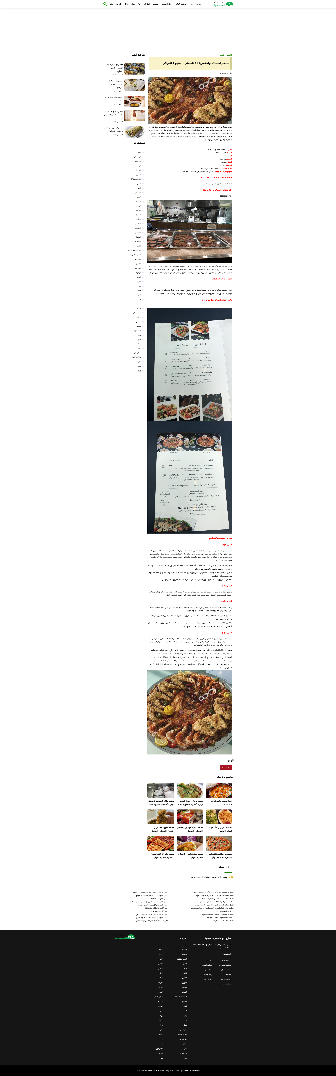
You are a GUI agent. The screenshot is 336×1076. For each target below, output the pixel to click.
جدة (191, 4)
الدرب (138, 197)
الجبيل (138, 174)
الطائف (147, 4)
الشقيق (138, 214)
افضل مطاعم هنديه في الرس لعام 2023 (221, 802)
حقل (139, 317)
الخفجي (138, 192)
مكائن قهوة (137, 353)
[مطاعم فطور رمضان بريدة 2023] (134, 101)
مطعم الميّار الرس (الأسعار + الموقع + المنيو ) (220, 829)
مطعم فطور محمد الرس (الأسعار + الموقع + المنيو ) (163, 829)
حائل (139, 308)
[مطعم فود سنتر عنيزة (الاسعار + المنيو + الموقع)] (134, 69)
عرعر (139, 348)
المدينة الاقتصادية (134, 250)
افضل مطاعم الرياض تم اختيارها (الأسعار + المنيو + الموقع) (213, 892)
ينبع (139, 370)
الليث (139, 246)
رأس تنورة (137, 330)
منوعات (138, 361)
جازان (126, 4)
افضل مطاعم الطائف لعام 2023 (222, 920)
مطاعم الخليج (226, 979)
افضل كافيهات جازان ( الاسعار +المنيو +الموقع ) (151, 914)
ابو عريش (137, 157)
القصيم (156, 4)
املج (139, 281)
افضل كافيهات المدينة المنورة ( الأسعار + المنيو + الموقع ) (148, 902)
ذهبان (138, 326)
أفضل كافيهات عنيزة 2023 (159, 911)
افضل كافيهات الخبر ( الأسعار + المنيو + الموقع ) (151, 917)
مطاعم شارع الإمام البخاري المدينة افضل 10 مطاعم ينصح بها (212, 908)
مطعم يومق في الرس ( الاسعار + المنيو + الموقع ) (190, 855)
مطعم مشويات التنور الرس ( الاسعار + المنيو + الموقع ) (162, 855)
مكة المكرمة (166, 4)
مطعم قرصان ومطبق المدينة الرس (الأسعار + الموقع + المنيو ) (190, 802)
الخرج (139, 188)
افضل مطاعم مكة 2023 (225, 911)
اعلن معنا (138, 1070)
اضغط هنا (186, 171)
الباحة (118, 4)
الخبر (139, 183)
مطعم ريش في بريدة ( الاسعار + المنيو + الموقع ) (113, 115)
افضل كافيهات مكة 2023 (159, 898)
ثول (139, 295)
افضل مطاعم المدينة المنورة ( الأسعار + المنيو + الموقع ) (214, 905)
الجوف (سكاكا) (136, 179)
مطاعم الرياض (207, 965)
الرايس (138, 206)
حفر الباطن (137, 312)
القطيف (138, 237)
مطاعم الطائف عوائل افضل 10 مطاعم (220, 917)
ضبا (139, 344)
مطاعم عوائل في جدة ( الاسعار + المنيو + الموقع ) (217, 902)
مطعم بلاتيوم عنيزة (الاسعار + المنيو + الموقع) (116, 84)
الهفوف (138, 272)
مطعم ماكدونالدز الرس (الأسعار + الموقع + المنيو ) (190, 829)
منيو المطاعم (226, 960)
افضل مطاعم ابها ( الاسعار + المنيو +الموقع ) (218, 914)
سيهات (138, 339)
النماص (138, 268)
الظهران (138, 223)
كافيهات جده (207, 979)
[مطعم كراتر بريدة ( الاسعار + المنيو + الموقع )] (134, 132)
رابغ (139, 335)
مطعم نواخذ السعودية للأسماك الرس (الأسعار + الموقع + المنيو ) (161, 802)
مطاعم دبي (208, 969)
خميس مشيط (136, 321)
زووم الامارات (207, 974)
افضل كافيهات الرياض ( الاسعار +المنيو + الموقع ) (150, 892)
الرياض (199, 4)
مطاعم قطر (227, 984)
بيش (139, 286)
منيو (111, 4)
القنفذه (138, 241)
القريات (138, 228)
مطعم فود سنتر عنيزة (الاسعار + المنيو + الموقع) (115, 68)
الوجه (139, 277)
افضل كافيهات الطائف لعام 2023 (156, 908)
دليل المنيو (208, 960)
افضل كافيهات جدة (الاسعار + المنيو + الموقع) (152, 895)
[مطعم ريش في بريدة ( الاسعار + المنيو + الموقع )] (134, 115)
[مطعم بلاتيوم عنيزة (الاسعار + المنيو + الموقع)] (134, 85)
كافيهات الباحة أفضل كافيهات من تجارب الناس (152, 920)
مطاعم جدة (226, 974)
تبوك (133, 4)
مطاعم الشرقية (226, 969)
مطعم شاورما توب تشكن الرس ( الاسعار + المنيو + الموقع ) (219, 855)
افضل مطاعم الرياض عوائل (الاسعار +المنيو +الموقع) (215, 895)
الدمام (138, 201)
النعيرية (138, 263)
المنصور (138, 259)
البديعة (138, 170)
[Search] (104, 4)
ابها (139, 4)
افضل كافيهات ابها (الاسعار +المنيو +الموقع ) (152, 905)
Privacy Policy (148, 1070)
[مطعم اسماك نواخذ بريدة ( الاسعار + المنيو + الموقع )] (189, 100)
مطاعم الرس (226, 767)
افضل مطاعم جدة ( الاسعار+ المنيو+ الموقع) (218, 898)
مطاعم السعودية (225, 965)
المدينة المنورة (180, 4)
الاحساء (138, 161)
